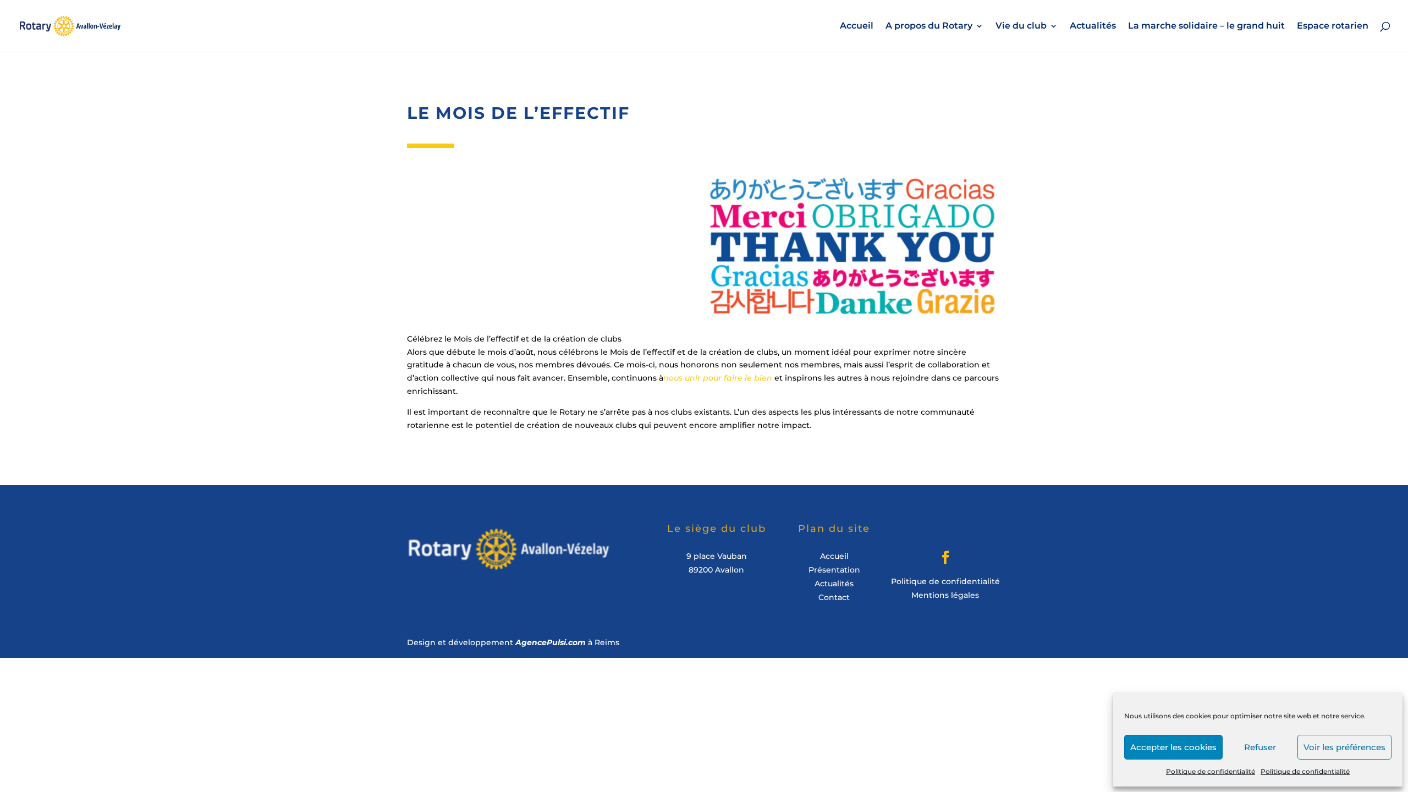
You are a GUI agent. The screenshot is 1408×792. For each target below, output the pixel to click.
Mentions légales (945, 595)
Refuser (1260, 747)
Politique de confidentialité (1210, 771)
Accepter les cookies (1173, 747)
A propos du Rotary (929, 26)
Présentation (834, 570)
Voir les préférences (1344, 747)
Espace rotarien (1332, 26)
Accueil (856, 26)
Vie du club (1021, 26)
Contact (834, 597)
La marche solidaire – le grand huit (1206, 26)
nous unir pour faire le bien (717, 378)
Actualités (1093, 26)
